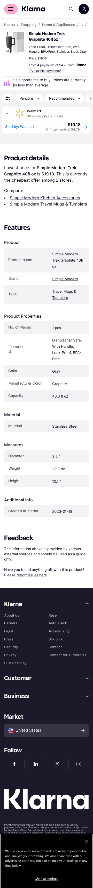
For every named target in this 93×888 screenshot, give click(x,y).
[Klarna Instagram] (78, 764)
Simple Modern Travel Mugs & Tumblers (48, 204)
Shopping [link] (28, 25)
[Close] (86, 841)
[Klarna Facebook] (14, 764)
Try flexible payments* (45, 71)
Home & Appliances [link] (58, 25)
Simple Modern (65, 279)
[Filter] (7, 98)
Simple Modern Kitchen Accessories (45, 197)
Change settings (46, 879)
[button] (15, 42)
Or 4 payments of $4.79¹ (63, 129)
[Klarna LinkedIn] (36, 764)
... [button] (82, 25)
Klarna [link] (9, 25)
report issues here (32, 575)
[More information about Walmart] (7, 113)
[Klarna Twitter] (57, 764)
